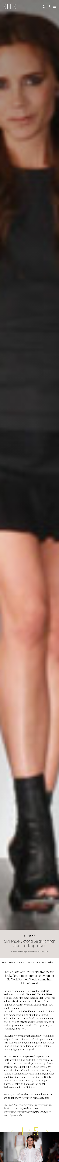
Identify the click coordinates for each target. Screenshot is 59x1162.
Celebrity (29, 936)
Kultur (12, 962)
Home (4, 962)
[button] (47, 1131)
